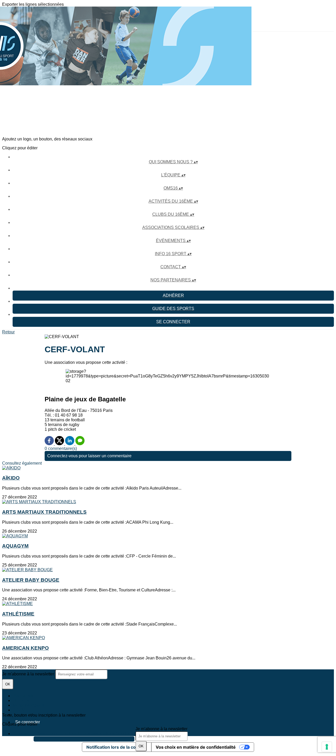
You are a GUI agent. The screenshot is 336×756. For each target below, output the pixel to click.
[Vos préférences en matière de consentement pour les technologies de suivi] (327, 747)
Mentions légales (28, 705)
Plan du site (24, 696)
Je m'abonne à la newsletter (161, 729)
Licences (21, 700)
